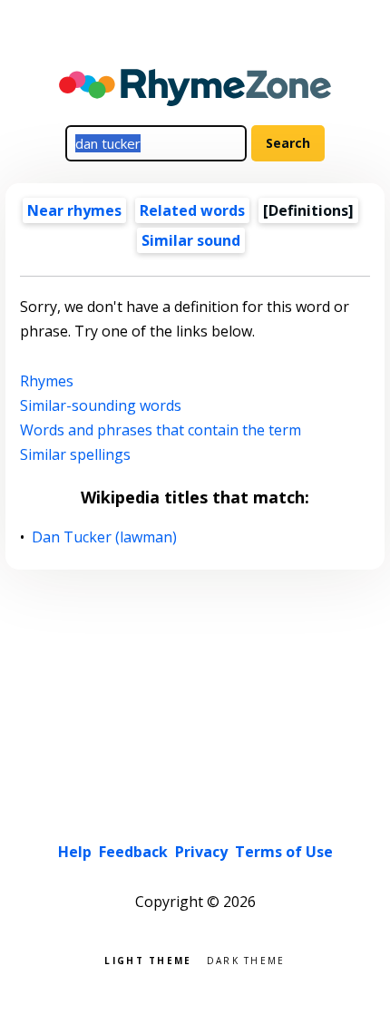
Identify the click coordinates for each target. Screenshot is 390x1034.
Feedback (133, 852)
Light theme (147, 959)
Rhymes (46, 381)
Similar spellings (75, 454)
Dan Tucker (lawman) (105, 537)
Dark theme (246, 959)
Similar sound (190, 240)
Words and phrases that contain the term (160, 430)
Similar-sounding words (100, 405)
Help (75, 852)
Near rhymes (74, 210)
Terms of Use (284, 852)
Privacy (201, 852)
